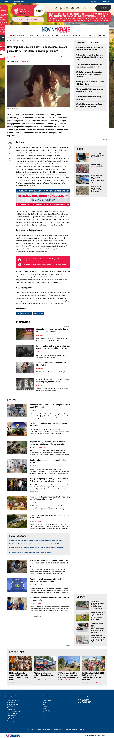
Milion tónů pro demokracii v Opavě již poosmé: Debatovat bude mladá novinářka (36, 540)
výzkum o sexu (38, 313)
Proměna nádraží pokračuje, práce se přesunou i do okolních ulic (31, 552)
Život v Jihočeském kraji (47, 259)
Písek (39, 410)
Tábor (39, 521)
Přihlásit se (106, 1)
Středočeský (17, 35)
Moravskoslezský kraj (13, 711)
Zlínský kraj (10, 721)
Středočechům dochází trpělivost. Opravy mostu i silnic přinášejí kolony (89, 105)
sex (18, 313)
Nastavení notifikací (71, 729)
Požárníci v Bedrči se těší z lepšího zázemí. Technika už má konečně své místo (35, 544)
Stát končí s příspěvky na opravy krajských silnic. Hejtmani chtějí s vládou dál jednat (97, 605)
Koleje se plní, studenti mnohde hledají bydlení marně (88, 97)
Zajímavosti (46, 712)
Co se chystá (87, 35)
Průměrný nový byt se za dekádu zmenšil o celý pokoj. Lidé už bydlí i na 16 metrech (98, 638)
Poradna (51, 35)
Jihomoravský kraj (12, 704)
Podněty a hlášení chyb (43, 729)
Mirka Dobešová (15, 57)
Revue (44, 35)
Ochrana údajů (57, 729)
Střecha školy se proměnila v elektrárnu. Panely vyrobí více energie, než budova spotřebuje (89, 74)
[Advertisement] (38, 632)
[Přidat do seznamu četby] (69, 57)
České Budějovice (42, 447)
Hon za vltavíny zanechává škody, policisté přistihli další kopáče (96, 189)
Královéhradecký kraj (13, 708)
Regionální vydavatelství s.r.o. (99, 735)
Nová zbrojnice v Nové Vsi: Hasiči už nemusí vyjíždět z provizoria (90, 83)
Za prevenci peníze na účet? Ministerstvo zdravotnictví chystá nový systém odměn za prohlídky (97, 628)
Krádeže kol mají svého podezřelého (97, 165)
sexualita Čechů (26, 313)
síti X (34, 264)
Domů (9, 41)
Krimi (37, 35)
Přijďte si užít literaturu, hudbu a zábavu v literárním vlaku (44, 675)
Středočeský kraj (12, 719)
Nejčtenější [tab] (95, 42)
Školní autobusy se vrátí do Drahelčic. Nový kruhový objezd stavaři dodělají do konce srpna (37, 548)
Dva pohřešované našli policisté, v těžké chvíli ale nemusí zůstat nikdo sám (97, 178)
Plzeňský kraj (11, 717)
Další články (37, 616)
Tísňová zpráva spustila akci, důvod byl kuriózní (97, 154)
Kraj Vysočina (11, 706)
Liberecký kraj (11, 709)
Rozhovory (66, 35)
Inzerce (82, 729)
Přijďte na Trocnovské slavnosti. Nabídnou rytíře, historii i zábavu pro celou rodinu (18, 676)
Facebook (92, 2)
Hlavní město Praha (13, 700)
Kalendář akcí (76, 35)
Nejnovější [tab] (81, 42)
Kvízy (58, 35)
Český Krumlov (70, 680)
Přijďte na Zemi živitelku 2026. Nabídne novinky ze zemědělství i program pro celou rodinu (93, 676)
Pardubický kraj (11, 715)
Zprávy (30, 35)
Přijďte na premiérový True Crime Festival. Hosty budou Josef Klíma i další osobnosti (68, 675)
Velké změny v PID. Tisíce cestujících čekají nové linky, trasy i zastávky (90, 90)
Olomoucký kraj (12, 713)
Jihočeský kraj (11, 702)
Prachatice (44, 680)
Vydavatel (30, 729)
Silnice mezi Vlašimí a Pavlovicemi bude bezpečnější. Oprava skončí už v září (89, 65)
